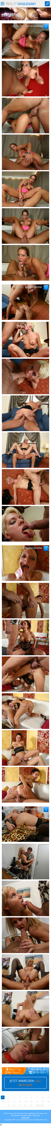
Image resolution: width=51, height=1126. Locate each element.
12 (14, 1101)
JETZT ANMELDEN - (25, 1083)
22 (25, 1105)
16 (37, 1101)
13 (20, 1101)
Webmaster (25, 1118)
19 (8, 1105)
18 (48, 1101)
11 (8, 1101)
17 (42, 1101)
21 (20, 1105)
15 (31, 1101)
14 (25, 1101)
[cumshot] (25, 19)
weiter (39, 1105)
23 (31, 1105)
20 (14, 1105)
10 (3, 1101)
